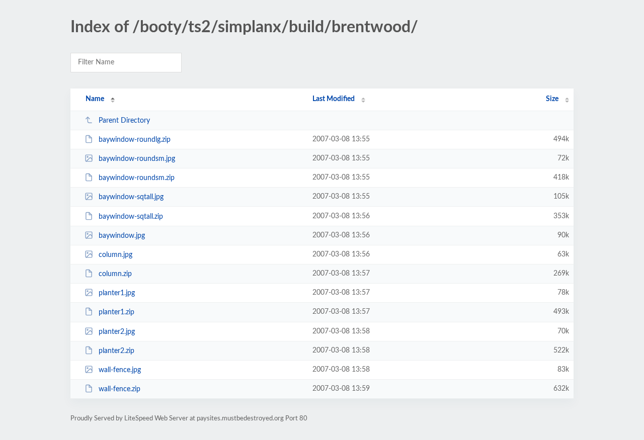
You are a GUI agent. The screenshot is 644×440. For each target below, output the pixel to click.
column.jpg (115, 254)
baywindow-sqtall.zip (131, 216)
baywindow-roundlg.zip (135, 139)
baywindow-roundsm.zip (137, 178)
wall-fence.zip (119, 389)
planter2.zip (116, 351)
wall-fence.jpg (120, 370)
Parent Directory (124, 120)
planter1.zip (116, 312)
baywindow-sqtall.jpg (131, 197)
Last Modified (333, 99)
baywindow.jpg (122, 235)
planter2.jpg (117, 331)
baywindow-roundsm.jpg (137, 158)
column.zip (115, 274)
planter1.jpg (117, 293)
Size (552, 99)
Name (95, 99)
